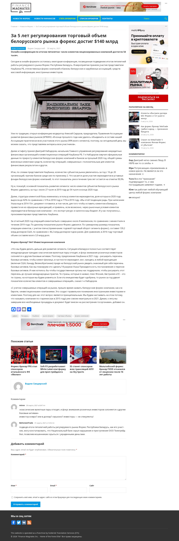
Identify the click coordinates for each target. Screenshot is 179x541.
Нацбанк (35, 316)
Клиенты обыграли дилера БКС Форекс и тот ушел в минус (154, 116)
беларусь (24, 316)
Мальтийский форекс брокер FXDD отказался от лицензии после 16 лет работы (112, 370)
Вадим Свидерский (36, 48)
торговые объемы (64, 316)
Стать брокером (67, 18)
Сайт (92, 485)
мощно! (136, 197)
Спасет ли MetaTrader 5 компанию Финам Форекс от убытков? (153, 142)
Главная (14, 26)
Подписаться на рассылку (148, 98)
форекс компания (82, 316)
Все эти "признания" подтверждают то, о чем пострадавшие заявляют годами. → (147, 181)
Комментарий (18, 454)
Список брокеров (89, 18)
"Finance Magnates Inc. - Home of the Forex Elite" (39, 536)
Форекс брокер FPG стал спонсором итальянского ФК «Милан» (24, 370)
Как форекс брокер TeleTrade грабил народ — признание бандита (154, 129)
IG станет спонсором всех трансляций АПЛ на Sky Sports (82, 369)
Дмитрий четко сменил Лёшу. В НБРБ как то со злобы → (147, 162)
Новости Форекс (21, 18)
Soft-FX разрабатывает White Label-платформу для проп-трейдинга (53, 369)
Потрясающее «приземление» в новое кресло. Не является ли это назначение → (148, 171)
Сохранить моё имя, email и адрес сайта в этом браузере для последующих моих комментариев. (58, 497)
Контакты (107, 18)
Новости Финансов (44, 18)
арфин (15, 316)
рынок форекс (48, 316)
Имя (14, 485)
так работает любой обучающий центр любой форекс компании (148, 191)
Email (53, 485)
